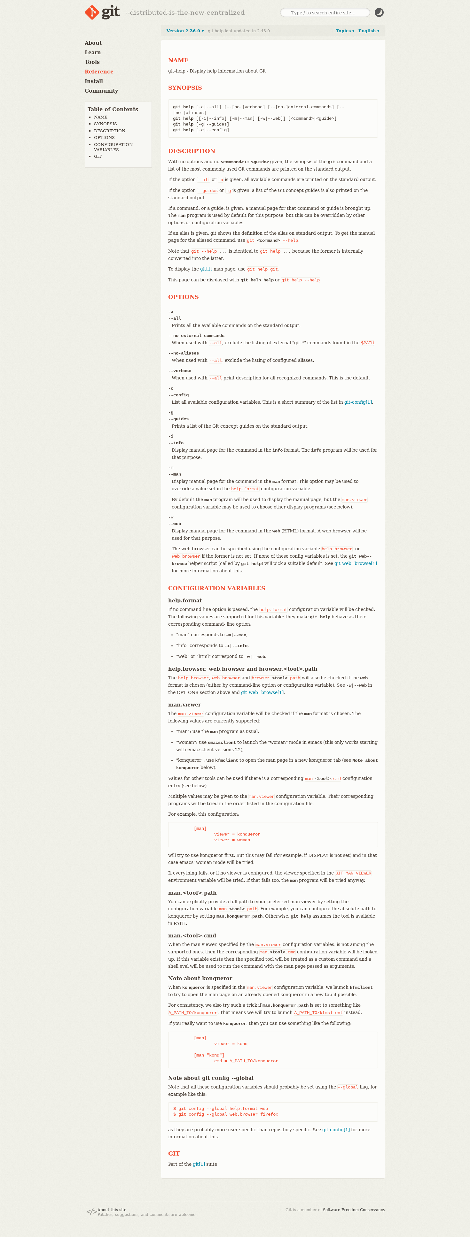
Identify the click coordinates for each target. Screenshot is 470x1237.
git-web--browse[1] (355, 563)
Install (94, 81)
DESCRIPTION (109, 130)
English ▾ (369, 30)
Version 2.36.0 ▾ (185, 30)
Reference (99, 72)
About (93, 43)
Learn (93, 53)
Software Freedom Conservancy (354, 1210)
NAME (100, 117)
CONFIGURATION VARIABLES (113, 147)
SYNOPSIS (105, 123)
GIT (98, 156)
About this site (112, 1210)
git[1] (206, 268)
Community (101, 91)
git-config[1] (358, 402)
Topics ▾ (345, 30)
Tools (92, 62)
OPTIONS (104, 137)
